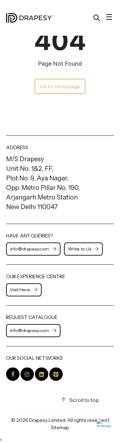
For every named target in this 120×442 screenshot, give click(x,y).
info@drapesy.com (29, 249)
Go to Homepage (60, 86)
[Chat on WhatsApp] (106, 428)
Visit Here (20, 290)
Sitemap (60, 427)
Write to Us (79, 249)
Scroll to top (84, 400)
